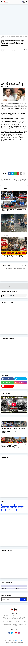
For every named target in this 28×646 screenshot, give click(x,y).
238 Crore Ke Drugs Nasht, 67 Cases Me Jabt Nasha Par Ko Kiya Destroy (13, 210)
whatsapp (8, 382)
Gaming (14, 509)
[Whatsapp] (15, 173)
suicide (19, 509)
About (12, 638)
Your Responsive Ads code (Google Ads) (14, 286)
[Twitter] (12, 173)
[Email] (21, 173)
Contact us (18, 638)
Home (2, 36)
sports (3, 509)
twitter (21, 379)
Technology (20, 507)
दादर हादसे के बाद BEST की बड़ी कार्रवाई (20, 444)
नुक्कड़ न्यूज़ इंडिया (8, 295)
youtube (9, 386)
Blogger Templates (19, 640)
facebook (8, 379)
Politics (12, 505)
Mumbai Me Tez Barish (7, 233)
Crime (8, 505)
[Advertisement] (14, 19)
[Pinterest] (18, 173)
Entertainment (13, 507)
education (9, 509)
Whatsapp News (5, 507)
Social (3, 505)
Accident (17, 505)
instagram (21, 382)
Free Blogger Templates (17, 642)
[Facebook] (9, 173)
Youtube (17, 588)
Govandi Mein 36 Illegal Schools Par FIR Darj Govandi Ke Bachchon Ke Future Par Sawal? (12, 256)
